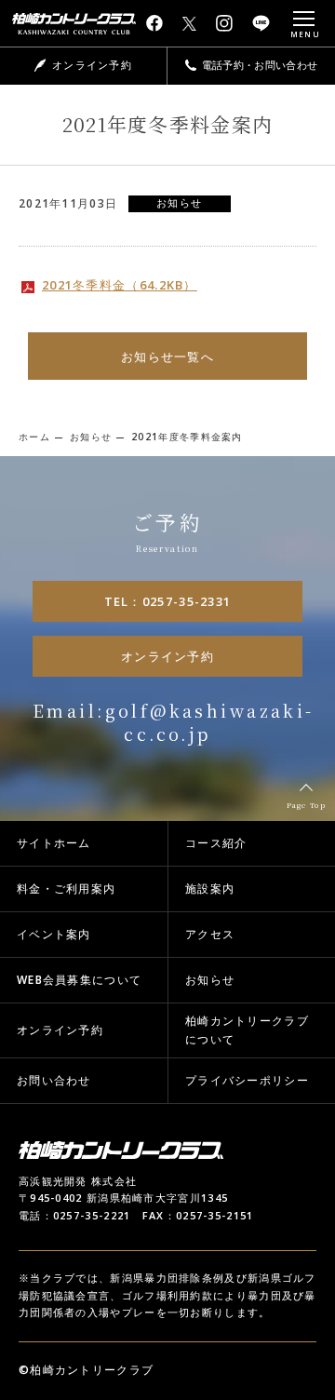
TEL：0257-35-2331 (168, 601)
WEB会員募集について (79, 980)
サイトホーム (54, 843)
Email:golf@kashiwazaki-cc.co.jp (174, 722)
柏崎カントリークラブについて (247, 1030)
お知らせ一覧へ (167, 356)
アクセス (209, 934)
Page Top (306, 805)
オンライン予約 (167, 656)
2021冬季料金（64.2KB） (119, 284)
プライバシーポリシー (247, 1080)
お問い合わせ (54, 1080)
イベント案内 (54, 934)
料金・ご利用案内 (66, 888)
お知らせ (209, 980)
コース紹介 (216, 843)
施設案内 (209, 888)
